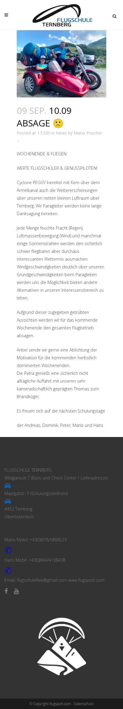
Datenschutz (84, 703)
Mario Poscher (88, 133)
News (61, 133)
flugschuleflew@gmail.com (42, 580)
